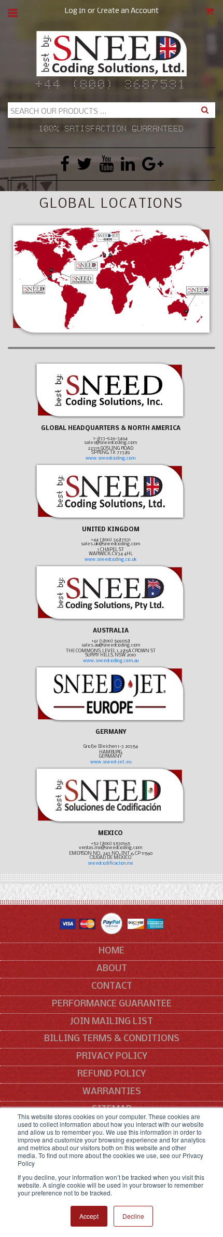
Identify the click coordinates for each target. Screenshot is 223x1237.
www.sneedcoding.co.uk (111, 559)
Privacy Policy (111, 1056)
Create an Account (128, 11)
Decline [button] (133, 1216)
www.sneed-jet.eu (110, 762)
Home (111, 951)
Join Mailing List (111, 1022)
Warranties (111, 1092)
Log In (75, 11)
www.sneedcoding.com (110, 458)
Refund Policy (111, 1074)
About (111, 969)
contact (111, 986)
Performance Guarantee (112, 1004)
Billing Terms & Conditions (111, 1039)
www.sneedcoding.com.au (110, 660)
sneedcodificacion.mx (110, 863)
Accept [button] (89, 1216)
